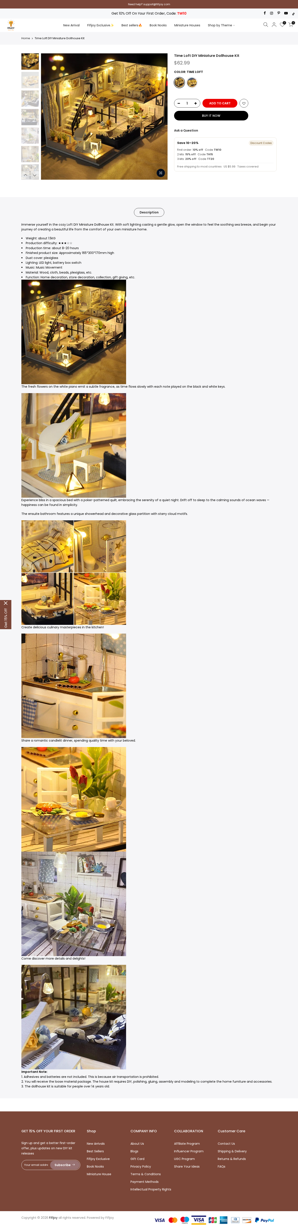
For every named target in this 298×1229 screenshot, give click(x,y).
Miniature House (99, 1174)
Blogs (134, 1151)
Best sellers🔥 (132, 25)
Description (149, 212)
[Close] (5, 603)
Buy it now (211, 115)
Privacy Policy (140, 1166)
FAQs (221, 1166)
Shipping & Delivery (232, 1151)
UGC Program (184, 1159)
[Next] (160, 116)
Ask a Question (186, 130)
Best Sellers (95, 1151)
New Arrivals (96, 1143)
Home (25, 38)
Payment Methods (144, 1182)
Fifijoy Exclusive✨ (100, 25)
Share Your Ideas (187, 1166)
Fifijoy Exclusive (98, 1159)
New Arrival (71, 25)
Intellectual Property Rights (150, 1189)
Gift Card (137, 1159)
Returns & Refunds (232, 1159)
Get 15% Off (5, 618)
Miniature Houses (187, 25)
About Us (137, 1143)
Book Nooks (158, 25)
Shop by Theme (220, 25)
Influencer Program (189, 1151)
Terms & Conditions (145, 1174)
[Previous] (49, 116)
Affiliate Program (187, 1143)
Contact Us (226, 1143)
